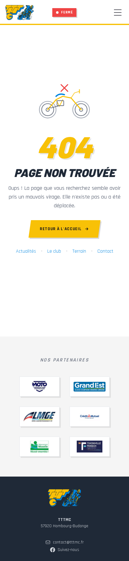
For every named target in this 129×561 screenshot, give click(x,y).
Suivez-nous (68, 550)
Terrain (79, 251)
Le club (54, 251)
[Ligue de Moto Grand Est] (39, 417)
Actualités (26, 251)
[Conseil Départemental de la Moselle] (39, 447)
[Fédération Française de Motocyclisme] (39, 387)
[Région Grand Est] (90, 387)
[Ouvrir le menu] (117, 12)
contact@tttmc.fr (68, 542)
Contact (105, 251)
